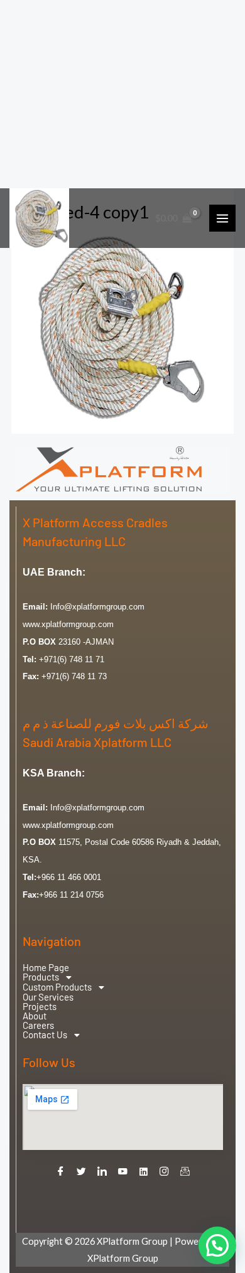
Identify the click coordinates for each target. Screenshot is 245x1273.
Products (41, 977)
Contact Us (45, 1035)
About (34, 1016)
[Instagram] (164, 1172)
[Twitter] (81, 1172)
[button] (123, 977)
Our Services (48, 997)
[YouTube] (123, 1172)
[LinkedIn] (102, 1172)
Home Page (46, 967)
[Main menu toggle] (222, 218)
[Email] (185, 1172)
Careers (38, 1025)
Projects (40, 1006)
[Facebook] (61, 1172)
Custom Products (57, 987)
